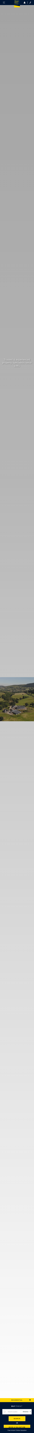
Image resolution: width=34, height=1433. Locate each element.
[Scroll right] (30, 1400)
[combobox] (14, 1411)
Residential (17, 1400)
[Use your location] (4, 1411)
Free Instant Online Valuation (17, 1430)
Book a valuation (17, 1427)
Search (17, 1418)
